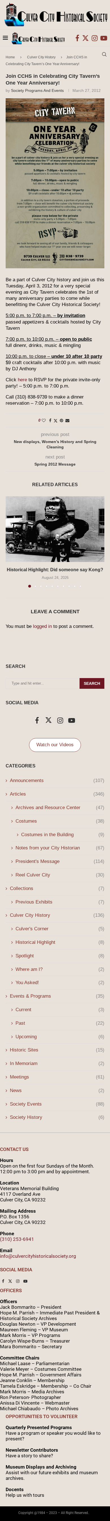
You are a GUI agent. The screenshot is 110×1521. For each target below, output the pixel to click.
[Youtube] (103, 38)
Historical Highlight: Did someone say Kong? (55, 569)
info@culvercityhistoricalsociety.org (38, 1256)
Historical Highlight (60, 942)
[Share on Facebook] (50, 420)
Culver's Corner (60, 928)
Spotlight (60, 955)
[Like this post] (44, 420)
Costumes (60, 821)
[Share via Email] (67, 420)
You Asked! (60, 982)
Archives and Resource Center (60, 807)
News (57, 1090)
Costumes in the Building (62, 834)
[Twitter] (85, 38)
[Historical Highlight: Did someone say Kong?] (55, 529)
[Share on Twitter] (56, 420)
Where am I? (60, 969)
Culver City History (57, 915)
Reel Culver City (60, 875)
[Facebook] (77, 38)
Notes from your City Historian (60, 848)
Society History (57, 1117)
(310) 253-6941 (17, 1239)
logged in (42, 626)
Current (60, 1009)
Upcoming (60, 1036)
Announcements (57, 780)
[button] (10, 541)
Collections (57, 888)
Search (92, 683)
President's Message (60, 861)
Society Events (57, 1104)
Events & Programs (57, 996)
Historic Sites (57, 1050)
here (22, 379)
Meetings (57, 1077)
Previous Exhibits (60, 902)
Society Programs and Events (37, 90)
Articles (57, 794)
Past (60, 1023)
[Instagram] (95, 38)
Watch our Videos (55, 744)
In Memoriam (57, 1063)
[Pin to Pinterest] (61, 420)
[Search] (104, 54)
